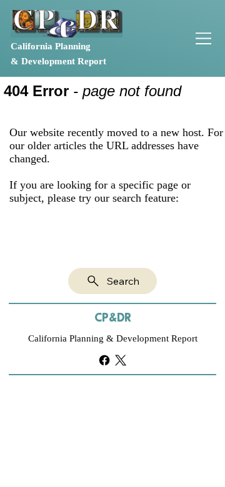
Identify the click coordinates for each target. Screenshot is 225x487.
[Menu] (204, 38)
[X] (121, 360)
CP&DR (112, 318)
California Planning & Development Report (113, 338)
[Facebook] (104, 360)
